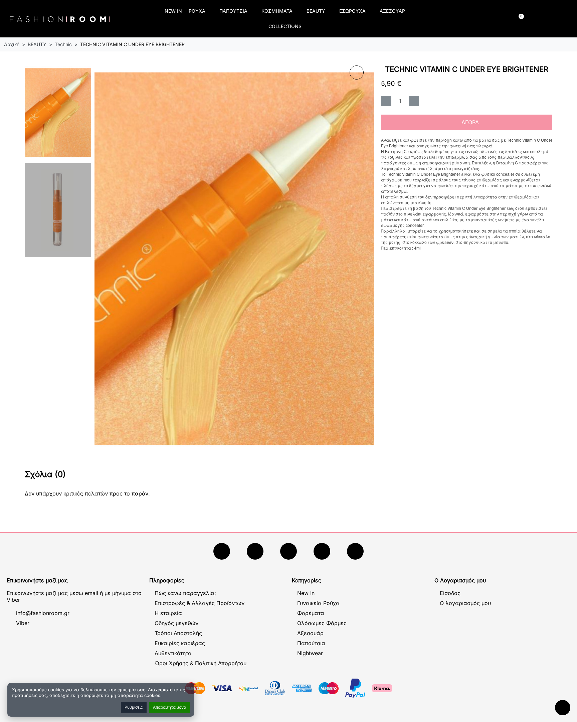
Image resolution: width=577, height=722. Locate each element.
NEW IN (173, 11)
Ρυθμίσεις (134, 707)
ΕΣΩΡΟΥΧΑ (352, 11)
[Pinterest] (355, 551)
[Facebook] (221, 551)
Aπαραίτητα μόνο (169, 707)
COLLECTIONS (285, 26)
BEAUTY (316, 11)
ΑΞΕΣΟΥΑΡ (392, 11)
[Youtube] (255, 551)
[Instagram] (288, 551)
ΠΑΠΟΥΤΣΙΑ (233, 11)
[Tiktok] (322, 551)
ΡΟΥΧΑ (197, 11)
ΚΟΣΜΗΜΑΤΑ (277, 11)
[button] (452, 18)
